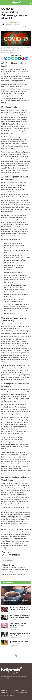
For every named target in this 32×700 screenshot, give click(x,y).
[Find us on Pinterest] (7, 695)
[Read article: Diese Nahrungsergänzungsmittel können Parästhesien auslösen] (4, 617)
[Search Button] (30, 2)
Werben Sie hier (5, 690)
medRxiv (14, 185)
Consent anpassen (22, 692)
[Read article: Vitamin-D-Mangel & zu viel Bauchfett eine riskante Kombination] (4, 625)
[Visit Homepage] (16, 2)
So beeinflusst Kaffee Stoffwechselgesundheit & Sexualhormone (15, 600)
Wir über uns (4, 692)
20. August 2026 (7, 603)
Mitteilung (20, 84)
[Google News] (26, 58)
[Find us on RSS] (13, 695)
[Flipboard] (23, 58)
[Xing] (19, 58)
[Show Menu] (2, 2)
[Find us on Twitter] (4, 695)
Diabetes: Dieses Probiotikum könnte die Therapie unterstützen (20, 608)
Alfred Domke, (16, 22)
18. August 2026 (15, 637)
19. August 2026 (15, 629)
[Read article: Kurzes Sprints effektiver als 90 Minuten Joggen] (4, 642)
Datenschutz (24, 690)
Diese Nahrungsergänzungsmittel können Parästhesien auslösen (20, 616)
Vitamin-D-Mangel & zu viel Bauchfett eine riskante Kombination (18, 625)
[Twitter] (9, 58)
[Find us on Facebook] (1, 695)
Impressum (15, 690)
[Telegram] (16, 58)
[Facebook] (5, 58)
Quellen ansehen (10, 29)
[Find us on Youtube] (11, 695)
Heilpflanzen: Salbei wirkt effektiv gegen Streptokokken (20, 634)
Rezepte (12, 692)
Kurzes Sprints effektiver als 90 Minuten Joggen (19, 642)
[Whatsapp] (12, 58)
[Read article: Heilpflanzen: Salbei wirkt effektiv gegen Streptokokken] (4, 634)
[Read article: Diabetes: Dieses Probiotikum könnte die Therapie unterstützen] (4, 609)
